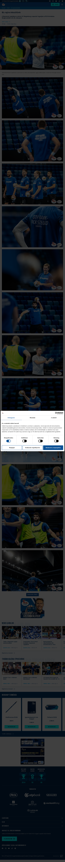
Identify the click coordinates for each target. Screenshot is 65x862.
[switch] (24, 441)
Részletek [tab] (32, 417)
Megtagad (12, 447)
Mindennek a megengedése (53, 447)
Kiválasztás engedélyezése (32, 447)
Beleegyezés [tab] (11, 417)
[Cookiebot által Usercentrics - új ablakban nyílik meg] (56, 413)
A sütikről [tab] (53, 417)
